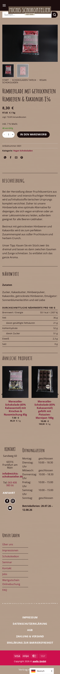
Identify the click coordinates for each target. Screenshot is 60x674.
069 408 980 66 (11, 484)
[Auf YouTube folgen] (10, 508)
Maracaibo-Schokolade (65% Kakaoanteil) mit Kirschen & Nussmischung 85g (15, 408)
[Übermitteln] (55, 15)
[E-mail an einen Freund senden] (16, 157)
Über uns (7, 544)
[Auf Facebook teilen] (10, 157)
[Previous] (7, 43)
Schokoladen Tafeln (24, 79)
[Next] (53, 43)
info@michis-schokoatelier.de (12, 475)
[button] (4, 5)
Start (5, 79)
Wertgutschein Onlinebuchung (11, 582)
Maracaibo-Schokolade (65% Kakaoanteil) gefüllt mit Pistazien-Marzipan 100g (44, 409)
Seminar (7, 562)
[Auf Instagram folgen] (12, 500)
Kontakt (6, 568)
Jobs (4, 574)
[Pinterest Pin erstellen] (21, 157)
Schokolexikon (10, 556)
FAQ (4, 590)
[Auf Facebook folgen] (7, 500)
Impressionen (10, 550)
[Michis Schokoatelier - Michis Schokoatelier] (29, 10)
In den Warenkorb (33, 134)
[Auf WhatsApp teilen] (5, 157)
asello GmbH (39, 661)
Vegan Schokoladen (23, 150)
